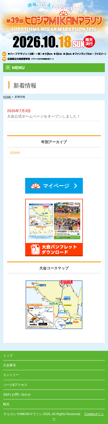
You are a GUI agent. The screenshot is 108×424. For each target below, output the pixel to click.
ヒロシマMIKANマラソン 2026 (28, 414)
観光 (6, 404)
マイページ (56, 186)
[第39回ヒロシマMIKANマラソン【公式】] (54, 58)
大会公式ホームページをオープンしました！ (43, 116)
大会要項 (9, 365)
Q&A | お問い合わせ (17, 394)
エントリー (11, 375)
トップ (8, 355)
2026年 (15, 153)
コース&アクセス (15, 385)
